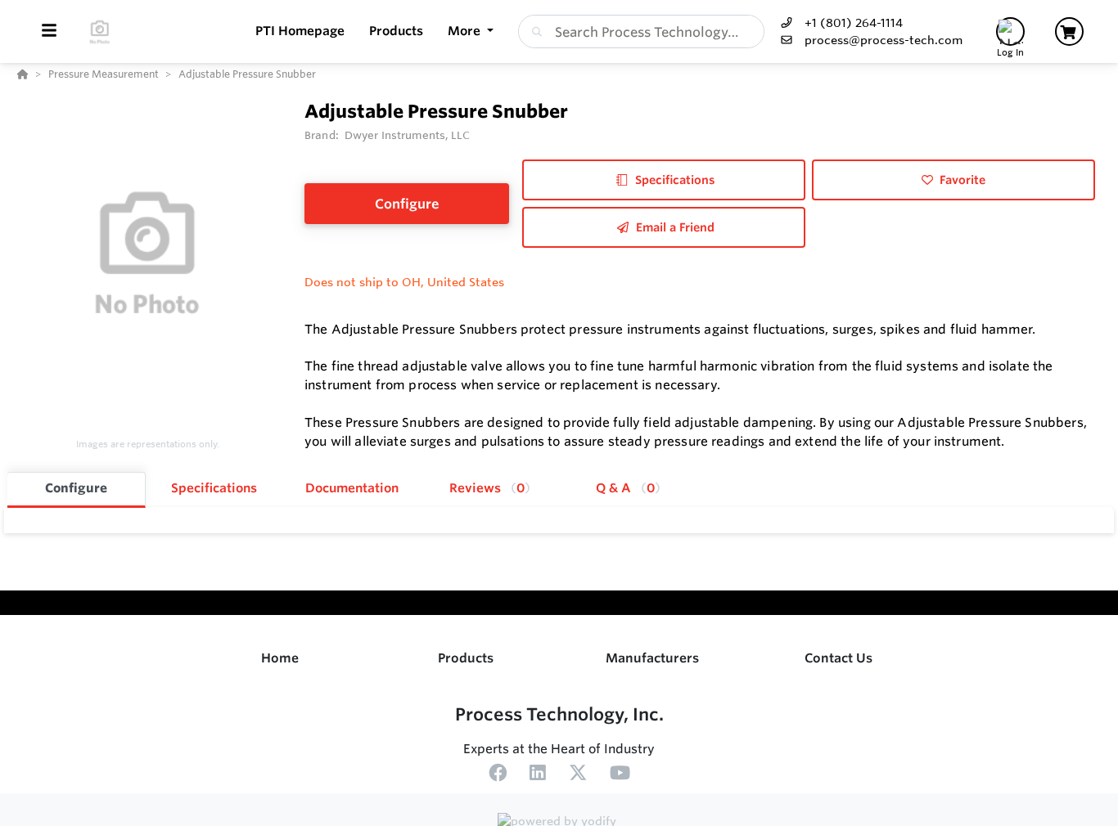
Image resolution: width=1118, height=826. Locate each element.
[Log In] (1010, 31)
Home (280, 658)
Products (466, 658)
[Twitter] (578, 775)
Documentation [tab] (352, 488)
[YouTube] (620, 775)
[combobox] (641, 31)
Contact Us (838, 658)
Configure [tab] (76, 488)
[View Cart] (1069, 31)
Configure (407, 203)
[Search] (533, 32)
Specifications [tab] (214, 488)
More (466, 30)
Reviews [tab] (487, 488)
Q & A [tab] (625, 488)
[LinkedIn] (538, 775)
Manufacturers (652, 658)
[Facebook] (498, 775)
